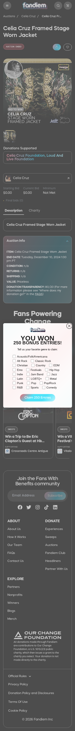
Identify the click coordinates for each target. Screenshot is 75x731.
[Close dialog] (69, 326)
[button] (37, 398)
